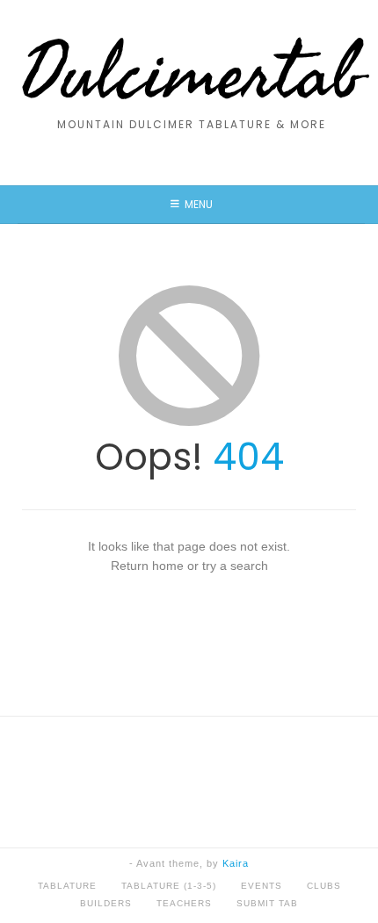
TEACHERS (184, 903)
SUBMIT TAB (267, 903)
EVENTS (261, 886)
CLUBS (324, 886)
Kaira (235, 863)
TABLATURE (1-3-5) (168, 886)
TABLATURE (67, 886)
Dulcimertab (191, 74)
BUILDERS (106, 903)
